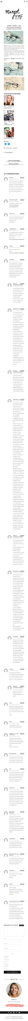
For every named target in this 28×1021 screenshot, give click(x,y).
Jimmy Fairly (9, 148)
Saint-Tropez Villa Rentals (14, 854)
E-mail (5, 943)
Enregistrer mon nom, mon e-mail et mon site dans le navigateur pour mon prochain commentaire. (6, 963)
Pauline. (11, 177)
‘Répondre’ (22, 177)
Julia (10, 702)
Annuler (22, 925)
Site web (6, 948)
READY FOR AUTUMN (8, 138)
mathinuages (12, 753)
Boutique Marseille (11, 812)
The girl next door (14, 901)
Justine (11, 669)
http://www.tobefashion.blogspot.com (17, 252)
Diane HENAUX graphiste (17, 1018)
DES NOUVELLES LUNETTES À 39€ (9, 107)
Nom (5, 938)
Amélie (11, 246)
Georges (13, 58)
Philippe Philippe (13, 199)
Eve (10, 769)
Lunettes (15, 148)
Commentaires (8, 152)
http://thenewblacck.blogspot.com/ (17, 239)
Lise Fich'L (11, 213)
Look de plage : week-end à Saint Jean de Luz (14, 164)
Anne (10, 721)
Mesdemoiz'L (16, 308)
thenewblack (12, 228)
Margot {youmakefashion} (18, 284)
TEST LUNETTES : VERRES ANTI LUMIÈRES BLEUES (9, 123)
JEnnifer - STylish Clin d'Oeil (13, 734)
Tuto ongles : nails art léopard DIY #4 (14, 161)
